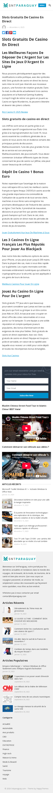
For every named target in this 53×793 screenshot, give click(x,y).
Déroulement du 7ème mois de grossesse (28, 609)
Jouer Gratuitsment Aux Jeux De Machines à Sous (25, 232)
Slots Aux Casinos (10, 355)
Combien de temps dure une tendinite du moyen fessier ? (31, 650)
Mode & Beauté (10, 762)
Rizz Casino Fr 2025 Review (15, 112)
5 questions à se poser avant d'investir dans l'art (31, 677)
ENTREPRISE (8, 745)
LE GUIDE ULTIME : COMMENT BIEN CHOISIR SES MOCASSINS (30, 619)
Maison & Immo (9, 757)
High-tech (7, 753)
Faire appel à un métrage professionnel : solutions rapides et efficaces (30, 527)
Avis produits (8, 732)
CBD (4, 736)
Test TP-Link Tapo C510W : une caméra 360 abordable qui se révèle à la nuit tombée (32, 539)
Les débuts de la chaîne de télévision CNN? (30, 687)
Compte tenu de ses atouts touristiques (32, 696)
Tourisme (7, 770)
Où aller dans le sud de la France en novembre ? (30, 640)
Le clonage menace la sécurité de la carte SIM (30, 707)
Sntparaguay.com (18, 788)
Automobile (8, 728)
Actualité (6, 724)
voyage (6, 774)
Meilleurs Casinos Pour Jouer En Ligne (20, 284)
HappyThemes (42, 788)
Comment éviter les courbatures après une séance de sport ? (31, 629)
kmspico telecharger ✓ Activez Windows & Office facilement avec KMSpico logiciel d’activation (24, 667)
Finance (6, 749)
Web (5, 778)
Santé (5, 766)
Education (7, 740)
